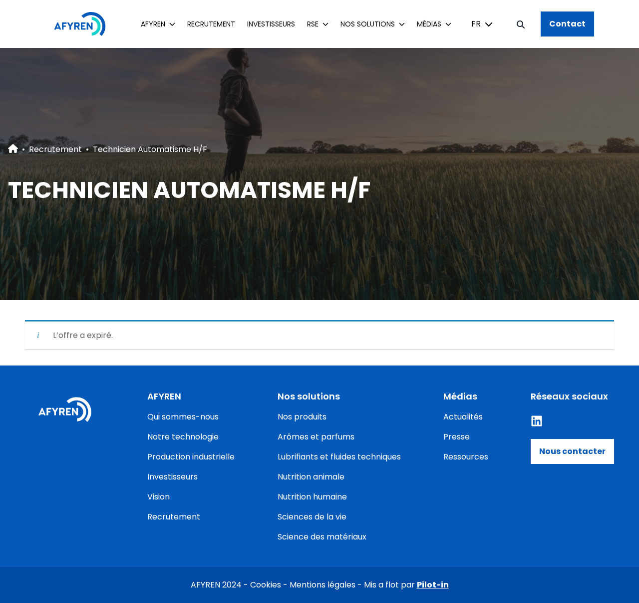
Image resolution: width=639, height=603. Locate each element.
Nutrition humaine (312, 496)
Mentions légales (322, 584)
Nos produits (302, 416)
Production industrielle (191, 456)
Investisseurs (271, 24)
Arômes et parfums (316, 436)
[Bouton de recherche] (521, 24)
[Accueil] (85, 24)
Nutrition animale (311, 476)
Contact (567, 24)
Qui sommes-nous (183, 416)
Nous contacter (572, 451)
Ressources (465, 456)
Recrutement (211, 24)
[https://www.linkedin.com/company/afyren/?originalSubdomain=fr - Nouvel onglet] (537, 421)
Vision (158, 496)
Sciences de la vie (312, 516)
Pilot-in (433, 584)
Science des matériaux (322, 536)
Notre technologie (183, 436)
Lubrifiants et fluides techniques (339, 456)
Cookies (265, 584)
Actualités (463, 416)
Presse (456, 436)
